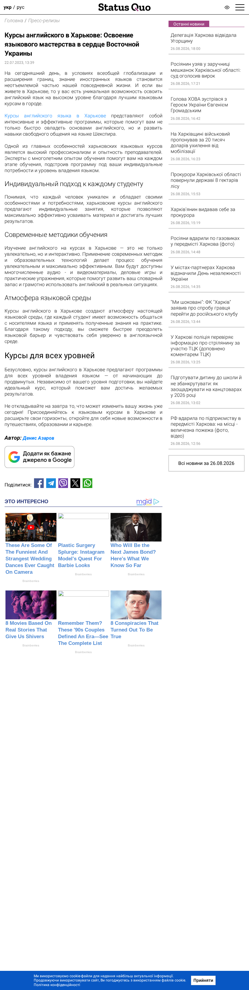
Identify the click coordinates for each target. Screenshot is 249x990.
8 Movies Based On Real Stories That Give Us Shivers (28, 629)
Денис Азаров (38, 438)
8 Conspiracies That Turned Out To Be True (135, 629)
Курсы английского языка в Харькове (55, 116)
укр (8, 7)
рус (20, 7)
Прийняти (203, 980)
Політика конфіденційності (57, 985)
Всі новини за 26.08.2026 (206, 463)
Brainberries (30, 581)
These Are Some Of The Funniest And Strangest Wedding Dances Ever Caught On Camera (29, 558)
